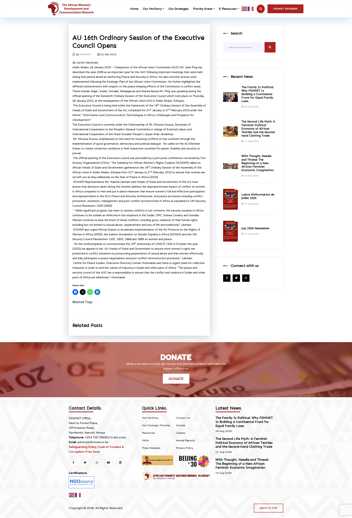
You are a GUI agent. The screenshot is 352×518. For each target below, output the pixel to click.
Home (134, 9)
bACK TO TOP (268, 508)
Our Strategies (178, 9)
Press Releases (151, 448)
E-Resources (227, 9)
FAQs (145, 440)
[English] (244, 8)
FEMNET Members (285, 8)
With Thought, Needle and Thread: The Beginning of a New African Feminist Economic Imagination (257, 163)
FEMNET (85, 54)
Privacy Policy (184, 448)
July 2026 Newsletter (255, 228)
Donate (176, 378)
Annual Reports (185, 440)
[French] (251, 8)
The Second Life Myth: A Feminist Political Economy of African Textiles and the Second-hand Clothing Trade (258, 128)
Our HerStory (152, 9)
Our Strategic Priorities (156, 425)
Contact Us (183, 417)
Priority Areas (202, 9)
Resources (148, 432)
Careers (180, 432)
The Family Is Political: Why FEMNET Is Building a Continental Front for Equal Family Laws (257, 94)
